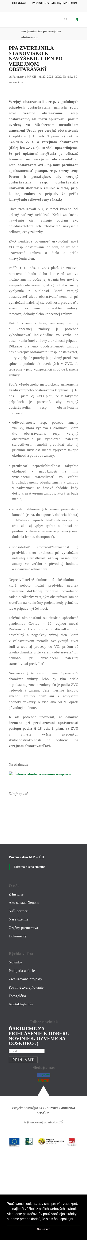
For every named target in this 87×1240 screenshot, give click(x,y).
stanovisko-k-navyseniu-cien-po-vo (43, 774)
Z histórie (16, 894)
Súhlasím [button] (43, 1229)
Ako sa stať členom (24, 902)
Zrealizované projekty (25, 979)
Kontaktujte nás (21, 1004)
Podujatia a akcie (22, 971)
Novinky (68, 76)
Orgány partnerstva (23, 928)
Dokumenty (18, 936)
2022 (58, 76)
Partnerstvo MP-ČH (24, 76)
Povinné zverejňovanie (26, 987)
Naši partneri (19, 911)
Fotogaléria (17, 996)
